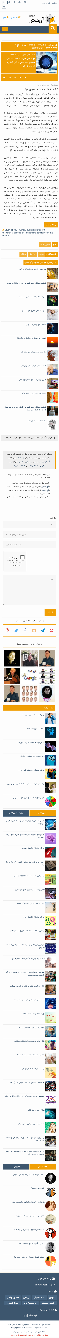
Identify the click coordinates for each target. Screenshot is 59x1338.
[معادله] (29, 676)
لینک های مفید (40, 1332)
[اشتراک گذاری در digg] (4, 78)
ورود (4, 17)
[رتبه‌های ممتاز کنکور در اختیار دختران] (47, 676)
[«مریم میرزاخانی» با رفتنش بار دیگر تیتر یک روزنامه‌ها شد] (12, 658)
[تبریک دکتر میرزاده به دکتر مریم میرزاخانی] (12, 693)
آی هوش (20, 458)
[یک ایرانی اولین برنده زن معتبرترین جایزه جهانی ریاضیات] (47, 658)
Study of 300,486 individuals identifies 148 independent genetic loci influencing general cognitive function (27, 232)
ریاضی (21, 462)
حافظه (23, 254)
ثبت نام (14, 17)
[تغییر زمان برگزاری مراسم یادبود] (29, 658)
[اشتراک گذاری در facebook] (25, 78)
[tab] (16, 813)
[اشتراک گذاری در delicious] (9, 78)
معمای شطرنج (20, 465)
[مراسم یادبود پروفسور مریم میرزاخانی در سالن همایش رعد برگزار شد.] (12, 676)
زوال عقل (32, 254)
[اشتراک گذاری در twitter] (20, 78)
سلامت (18, 1324)
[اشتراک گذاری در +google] (15, 78)
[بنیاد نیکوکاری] (47, 693)
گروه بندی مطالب (27, 1332)
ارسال (50, 612)
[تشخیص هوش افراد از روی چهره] (29, 693)
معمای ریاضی (33, 465)
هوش (41, 254)
